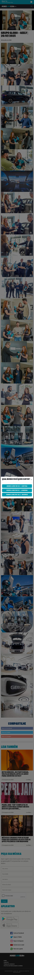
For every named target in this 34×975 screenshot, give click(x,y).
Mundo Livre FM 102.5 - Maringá (17, 494)
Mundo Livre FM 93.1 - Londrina (17, 490)
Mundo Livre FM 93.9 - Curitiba (17, 486)
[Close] (31, 479)
